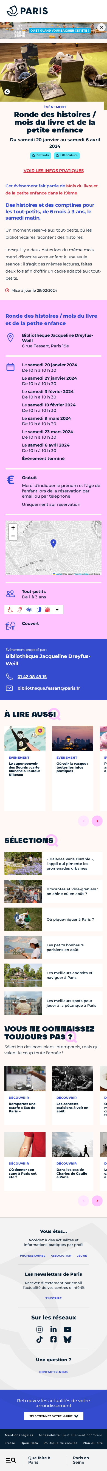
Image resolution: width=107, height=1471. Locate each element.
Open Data (29, 1443)
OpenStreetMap (81, 573)
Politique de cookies (60, 1443)
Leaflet (58, 573)
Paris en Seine (81, 1460)
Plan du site (93, 1443)
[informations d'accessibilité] (33, 609)
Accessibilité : (70, 1435)
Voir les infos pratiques (54, 170)
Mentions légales (19, 1435)
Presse (9, 1443)
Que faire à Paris (39, 1460)
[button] (53, 543)
